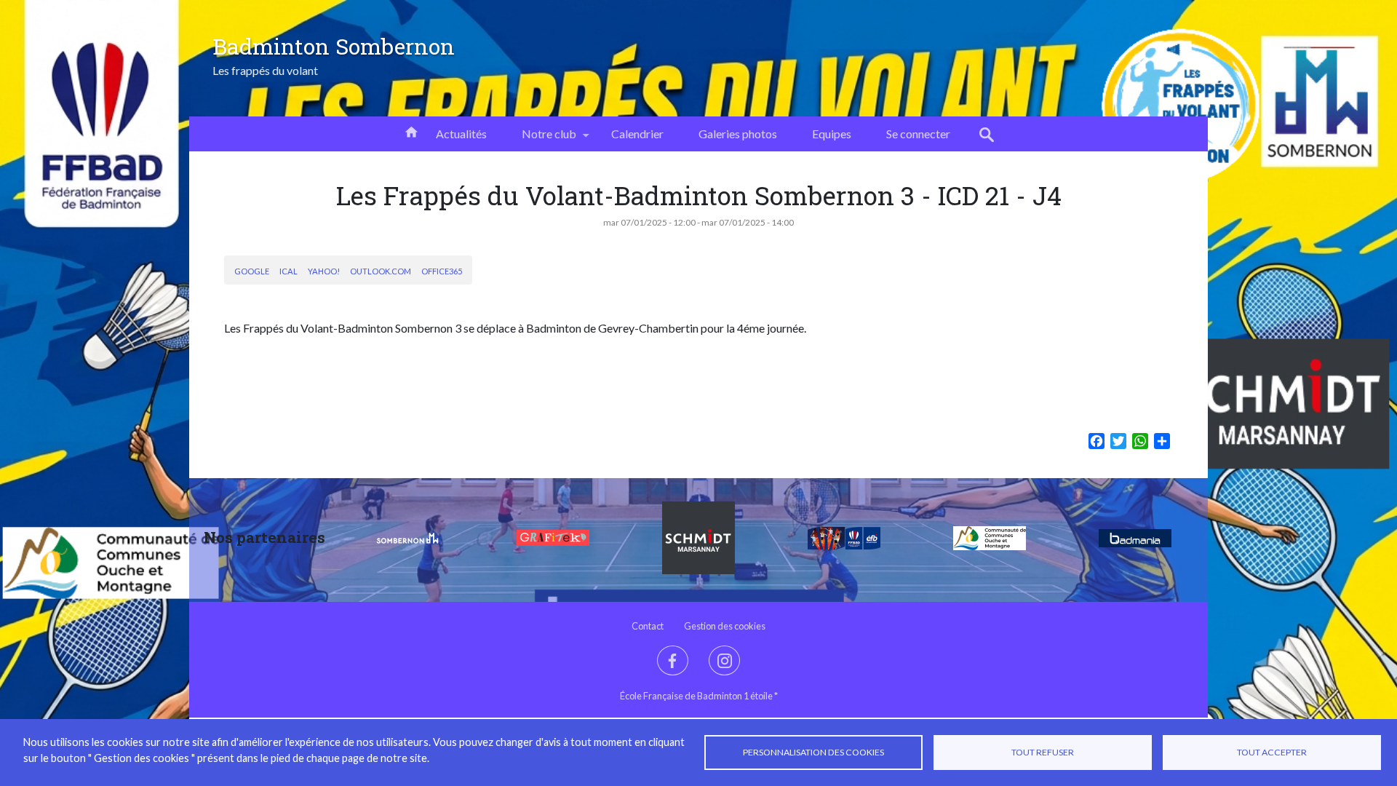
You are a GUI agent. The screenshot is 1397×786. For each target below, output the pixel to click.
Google (251, 271)
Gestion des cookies (724, 626)
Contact (648, 626)
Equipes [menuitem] (831, 133)
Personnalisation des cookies (813, 752)
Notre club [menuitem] (540, 139)
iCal (288, 271)
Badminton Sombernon (333, 45)
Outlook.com (380, 271)
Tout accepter (1272, 752)
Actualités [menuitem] (461, 133)
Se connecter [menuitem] (918, 133)
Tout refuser (1042, 752)
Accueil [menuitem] (411, 131)
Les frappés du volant (265, 71)
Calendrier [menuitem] (637, 133)
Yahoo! (324, 271)
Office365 (441, 271)
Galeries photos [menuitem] (737, 133)
